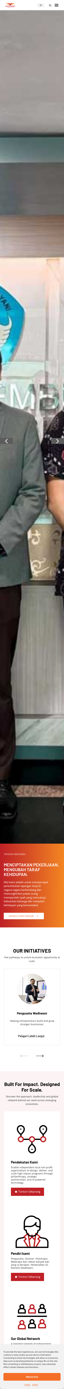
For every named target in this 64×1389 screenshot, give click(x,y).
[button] (50, 5)
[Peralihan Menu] (56, 5)
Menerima (32, 1376)
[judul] (27, 1384)
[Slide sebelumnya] (24, 1056)
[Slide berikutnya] (40, 1056)
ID (41, 5)
